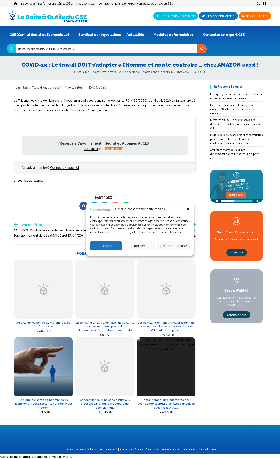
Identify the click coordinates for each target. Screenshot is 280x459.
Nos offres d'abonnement (237, 232)
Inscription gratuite (177, 16)
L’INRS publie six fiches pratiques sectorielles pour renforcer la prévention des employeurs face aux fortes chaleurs (236, 139)
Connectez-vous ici (64, 168)
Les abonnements (220, 16)
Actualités (135, 35)
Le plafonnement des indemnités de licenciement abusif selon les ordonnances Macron (43, 403)
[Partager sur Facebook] (83, 206)
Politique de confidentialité (102, 449)
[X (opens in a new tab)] (258, 3)
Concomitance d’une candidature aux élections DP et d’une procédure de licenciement (105, 403)
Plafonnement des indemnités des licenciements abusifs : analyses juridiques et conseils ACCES (166, 403)
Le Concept (28, 3)
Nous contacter (86, 3)
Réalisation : (200, 449)
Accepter (106, 246)
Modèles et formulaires (173, 35)
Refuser (139, 246)
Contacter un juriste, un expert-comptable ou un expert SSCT (136, 3)
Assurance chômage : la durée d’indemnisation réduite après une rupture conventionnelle (235, 154)
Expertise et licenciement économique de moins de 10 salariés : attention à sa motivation (234, 109)
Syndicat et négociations (99, 35)
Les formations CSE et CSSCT (55, 3)
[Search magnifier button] (202, 48)
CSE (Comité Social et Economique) (39, 35)
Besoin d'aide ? (236, 290)
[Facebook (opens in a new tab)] (263, 3)
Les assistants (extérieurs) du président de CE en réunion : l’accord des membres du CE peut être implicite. (166, 326)
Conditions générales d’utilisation (139, 449)
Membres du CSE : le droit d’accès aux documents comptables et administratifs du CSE (235, 124)
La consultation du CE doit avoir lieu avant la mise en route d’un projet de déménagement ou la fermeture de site (104, 326)
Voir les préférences (174, 246)
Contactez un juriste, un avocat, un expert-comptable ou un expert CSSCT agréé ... (236, 301)
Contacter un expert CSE (224, 35)
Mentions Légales (171, 449)
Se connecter (256, 16)
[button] (188, 209)
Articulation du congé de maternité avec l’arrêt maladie (43, 324)
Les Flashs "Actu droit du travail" (39, 87)
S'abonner (91, 148)
